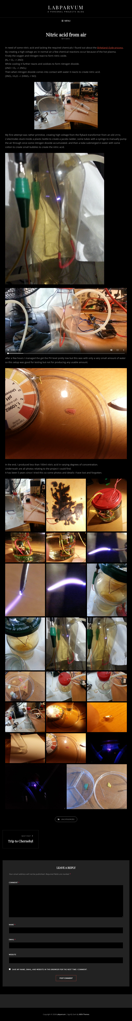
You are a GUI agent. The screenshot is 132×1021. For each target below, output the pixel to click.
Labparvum (66, 7)
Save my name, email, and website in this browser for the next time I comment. (49, 969)
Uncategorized (67, 819)
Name (12, 925)
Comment (14, 882)
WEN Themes (84, 1014)
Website (12, 954)
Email (12, 939)
